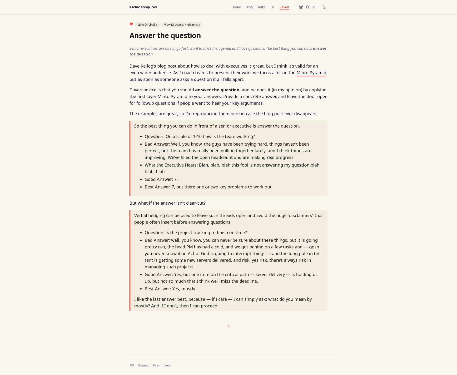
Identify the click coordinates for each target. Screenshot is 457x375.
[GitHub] (307, 7)
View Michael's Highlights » (182, 25)
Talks (261, 7)
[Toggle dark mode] (324, 7)
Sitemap (143, 365)
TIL (272, 7)
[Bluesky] (301, 7)
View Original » (147, 25)
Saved (284, 7)
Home (236, 7)
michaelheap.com (143, 7)
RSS (131, 365)
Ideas (167, 365)
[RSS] (314, 7)
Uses (156, 365)
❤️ (131, 24)
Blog (249, 7)
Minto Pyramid (311, 72)
